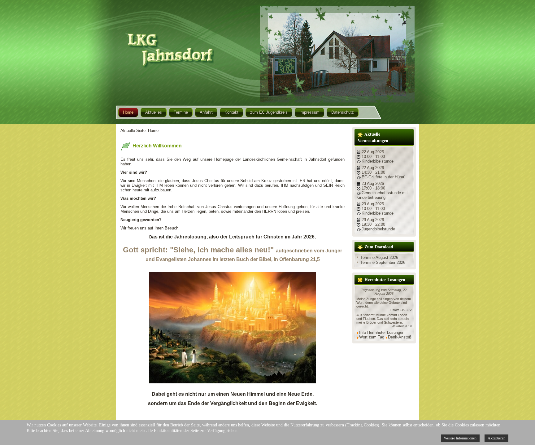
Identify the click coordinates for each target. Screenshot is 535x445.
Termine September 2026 (382, 262)
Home (128, 112)
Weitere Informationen (460, 438)
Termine (181, 112)
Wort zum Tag (371, 337)
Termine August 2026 (379, 257)
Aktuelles (153, 112)
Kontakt (231, 112)
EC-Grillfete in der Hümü (383, 177)
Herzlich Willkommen (157, 145)
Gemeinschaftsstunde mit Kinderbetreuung (382, 195)
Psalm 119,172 (401, 310)
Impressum (309, 112)
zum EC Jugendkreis (269, 112)
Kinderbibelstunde (378, 161)
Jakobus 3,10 (402, 326)
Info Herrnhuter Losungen (381, 332)
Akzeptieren (496, 438)
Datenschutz (342, 112)
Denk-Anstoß (399, 337)
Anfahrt (206, 112)
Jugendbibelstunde (378, 229)
